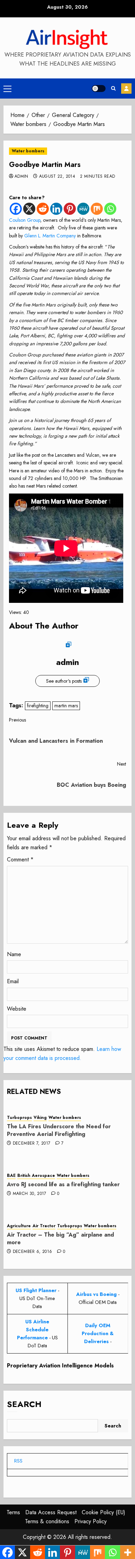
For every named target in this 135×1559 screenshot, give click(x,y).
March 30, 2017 (29, 1194)
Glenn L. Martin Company (50, 235)
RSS (18, 1460)
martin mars (66, 705)
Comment (20, 859)
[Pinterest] (70, 209)
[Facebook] (16, 209)
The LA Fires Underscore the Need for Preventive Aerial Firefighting (59, 1130)
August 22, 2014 (57, 176)
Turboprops (19, 1118)
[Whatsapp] (110, 209)
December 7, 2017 (32, 1143)
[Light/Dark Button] (99, 88)
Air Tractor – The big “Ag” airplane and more (60, 1238)
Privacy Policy (90, 1521)
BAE (11, 1176)
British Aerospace (36, 1176)
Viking (40, 1118)
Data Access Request (50, 1512)
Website (16, 1009)
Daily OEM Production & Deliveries (98, 1333)
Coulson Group (24, 220)
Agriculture (19, 1226)
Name (14, 954)
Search (24, 1404)
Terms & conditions (47, 1521)
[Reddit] (43, 209)
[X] (29, 209)
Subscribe (126, 88)
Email (13, 981)
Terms (13, 1512)
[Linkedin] (56, 209)
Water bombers (28, 151)
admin (21, 176)
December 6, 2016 (32, 1252)
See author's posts (64, 680)
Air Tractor (44, 1226)
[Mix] (97, 209)
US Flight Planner (36, 1290)
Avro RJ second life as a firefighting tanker (63, 1184)
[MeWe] (83, 209)
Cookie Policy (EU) (103, 1512)
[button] (7, 88)
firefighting (37, 705)
